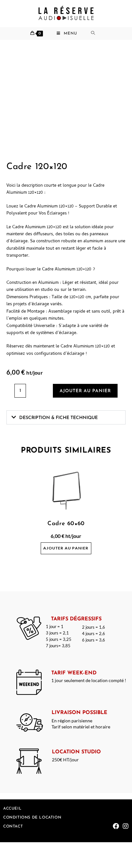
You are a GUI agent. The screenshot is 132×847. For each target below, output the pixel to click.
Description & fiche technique (58, 418)
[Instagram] (125, 826)
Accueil (12, 809)
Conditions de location (32, 818)
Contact (13, 826)
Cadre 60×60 (66, 524)
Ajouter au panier (85, 391)
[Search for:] (96, 33)
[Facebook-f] (116, 826)
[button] (66, 417)
